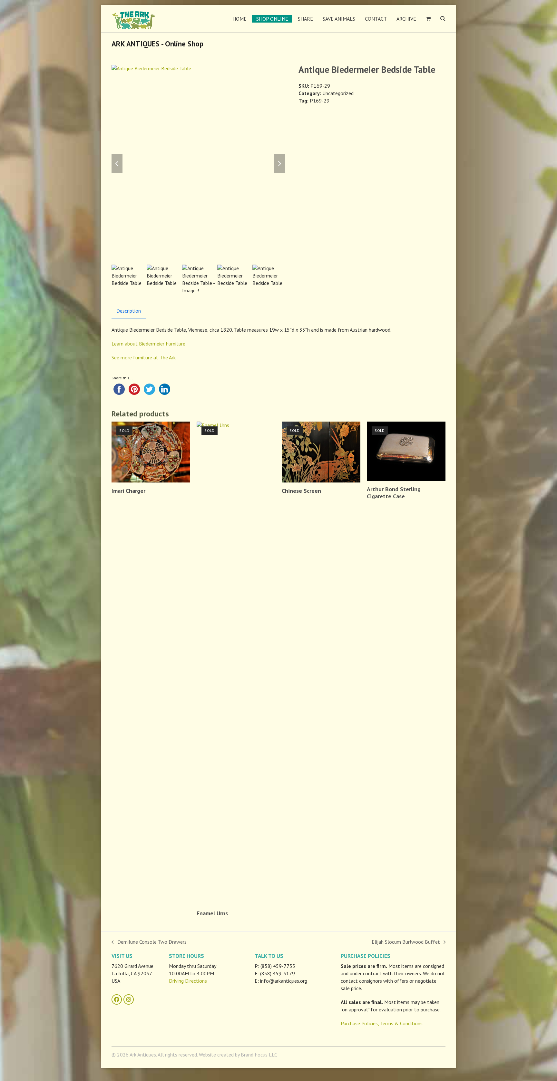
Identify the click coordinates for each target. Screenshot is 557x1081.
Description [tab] (128, 310)
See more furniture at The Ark (144, 357)
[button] (428, 19)
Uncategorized (338, 93)
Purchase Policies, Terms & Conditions (382, 1023)
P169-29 (319, 100)
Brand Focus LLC (259, 1054)
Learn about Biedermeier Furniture (148, 343)
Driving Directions (188, 981)
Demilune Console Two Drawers (149, 942)
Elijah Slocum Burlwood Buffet (406, 942)
